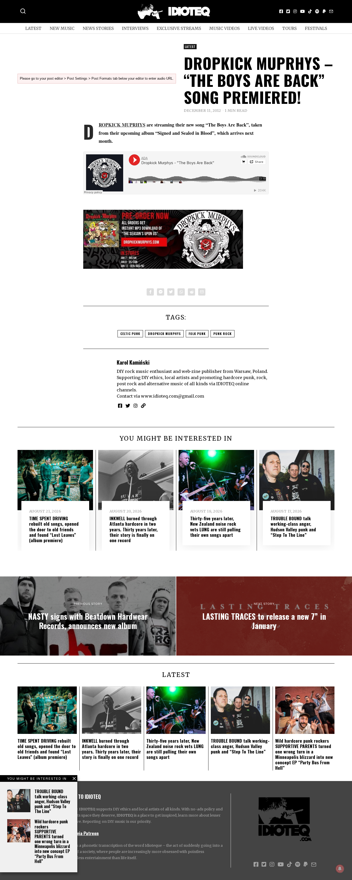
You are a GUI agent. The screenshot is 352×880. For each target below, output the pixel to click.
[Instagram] (295, 11)
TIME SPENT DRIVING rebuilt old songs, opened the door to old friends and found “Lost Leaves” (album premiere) (54, 529)
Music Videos (224, 28)
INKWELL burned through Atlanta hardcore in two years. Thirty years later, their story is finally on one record (134, 529)
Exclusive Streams (179, 28)
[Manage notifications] (340, 869)
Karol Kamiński (133, 362)
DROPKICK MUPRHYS (122, 124)
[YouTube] (302, 11)
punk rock (222, 333)
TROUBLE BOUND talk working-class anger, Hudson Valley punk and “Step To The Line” (52, 801)
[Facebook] (281, 11)
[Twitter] (288, 11)
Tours (289, 28)
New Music (62, 28)
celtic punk (130, 333)
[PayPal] (324, 11)
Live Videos (261, 28)
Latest (33, 28)
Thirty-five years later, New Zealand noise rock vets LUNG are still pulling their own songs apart (215, 526)
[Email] (331, 11)
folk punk (197, 333)
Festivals (316, 28)
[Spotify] (317, 11)
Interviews (135, 28)
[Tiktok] (310, 11)
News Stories (98, 28)
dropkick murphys (164, 333)
